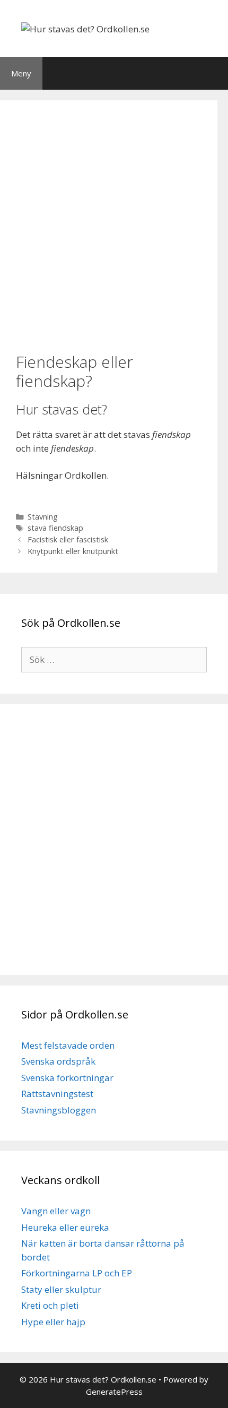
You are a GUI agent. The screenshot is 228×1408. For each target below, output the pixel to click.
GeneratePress (114, 1391)
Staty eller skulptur (61, 1289)
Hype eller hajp (53, 1322)
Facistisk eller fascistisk (68, 539)
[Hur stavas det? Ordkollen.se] (85, 28)
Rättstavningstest (57, 1093)
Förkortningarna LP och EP (76, 1273)
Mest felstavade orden (68, 1045)
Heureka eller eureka (65, 1227)
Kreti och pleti (50, 1305)
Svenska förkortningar (67, 1078)
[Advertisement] (114, 225)
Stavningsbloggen (58, 1110)
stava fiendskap (55, 528)
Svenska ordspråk (58, 1061)
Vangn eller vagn (56, 1211)
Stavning (43, 517)
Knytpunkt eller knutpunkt (73, 551)
